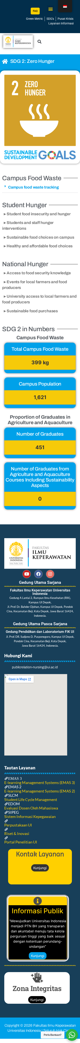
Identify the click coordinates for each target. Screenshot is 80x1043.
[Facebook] (38, 574)
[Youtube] (26, 574)
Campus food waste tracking (33, 187)
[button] (50, 8)
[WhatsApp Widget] (72, 1035)
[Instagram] (50, 574)
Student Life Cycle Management (30, 799)
